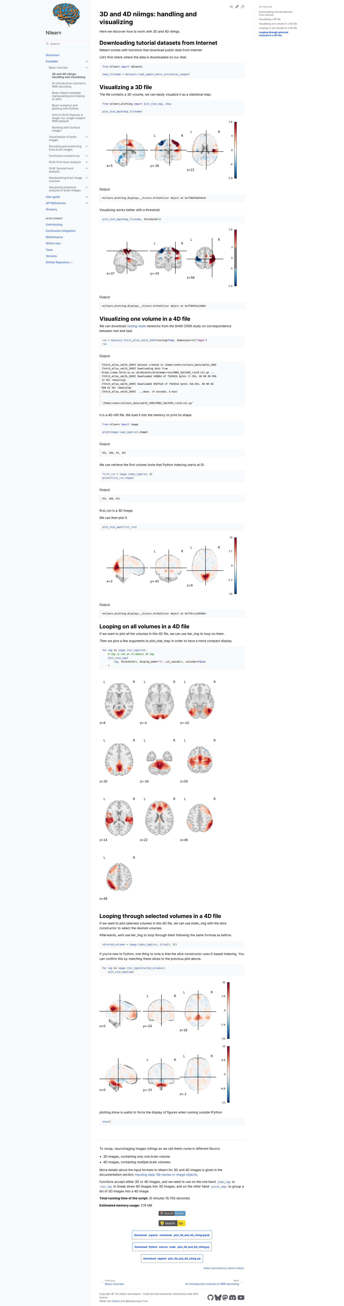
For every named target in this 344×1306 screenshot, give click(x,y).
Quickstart (53, 55)
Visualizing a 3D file (270, 19)
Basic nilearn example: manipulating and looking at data (68, 96)
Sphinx (116, 1301)
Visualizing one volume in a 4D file (278, 23)
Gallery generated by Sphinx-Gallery (224, 1268)
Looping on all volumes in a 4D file (278, 27)
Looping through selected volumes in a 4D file (273, 34)
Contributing (54, 224)
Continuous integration (61, 230)
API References (56, 203)
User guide (53, 196)
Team (49, 249)
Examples (52, 61)
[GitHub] (210, 1297)
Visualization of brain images (63, 138)
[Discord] (232, 1297)
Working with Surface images (66, 129)
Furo (145, 1301)
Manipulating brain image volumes (65, 179)
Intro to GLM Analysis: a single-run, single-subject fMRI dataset (68, 118)
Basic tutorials (58, 67)
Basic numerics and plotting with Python (65, 107)
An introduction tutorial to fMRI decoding (69, 85)
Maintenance (54, 237)
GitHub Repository (58, 262)
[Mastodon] (225, 1297)
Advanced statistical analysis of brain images (65, 189)
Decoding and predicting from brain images (65, 148)
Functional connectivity (64, 156)
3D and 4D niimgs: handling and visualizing (68, 75)
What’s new (53, 243)
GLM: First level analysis (65, 162)
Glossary (51, 209)
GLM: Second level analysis (61, 170)
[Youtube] (241, 1297)
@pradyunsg (133, 1301)
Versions (51, 256)
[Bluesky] (218, 1297)
